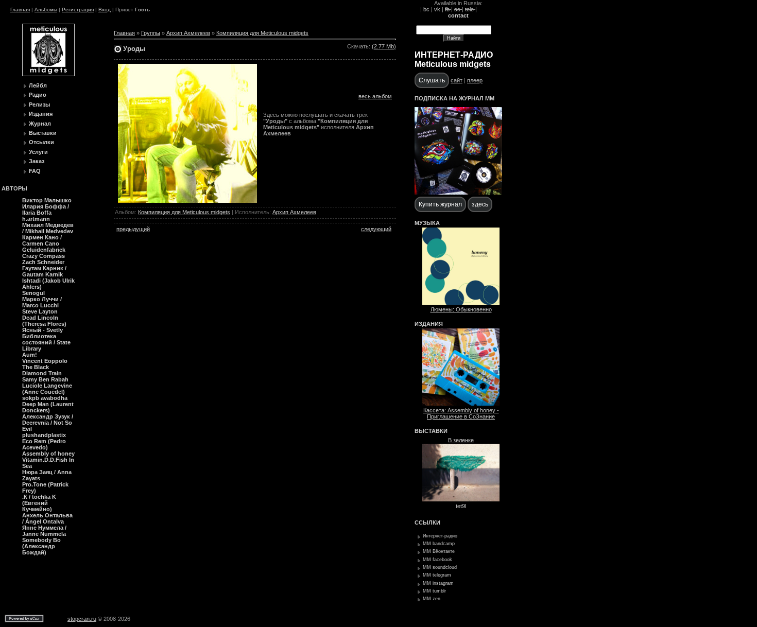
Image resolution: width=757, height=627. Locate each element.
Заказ (36, 161)
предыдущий (133, 229)
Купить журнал (440, 204)
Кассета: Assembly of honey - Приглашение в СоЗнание (461, 413)
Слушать (432, 80)
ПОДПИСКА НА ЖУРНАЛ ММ (454, 98)
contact (458, 15)
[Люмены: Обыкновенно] (461, 303)
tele (470, 9)
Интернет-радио (440, 535)
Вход (104, 9)
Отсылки (41, 142)
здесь (480, 204)
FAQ (35, 171)
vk (437, 9)
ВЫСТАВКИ (431, 431)
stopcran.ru (81, 619)
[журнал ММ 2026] (458, 192)
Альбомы (46, 9)
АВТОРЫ (14, 188)
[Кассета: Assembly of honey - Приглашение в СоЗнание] (461, 403)
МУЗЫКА (427, 223)
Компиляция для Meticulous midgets (262, 33)
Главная (20, 9)
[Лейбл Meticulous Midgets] (48, 74)
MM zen (431, 598)
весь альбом (375, 96)
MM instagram (438, 583)
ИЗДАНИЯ (429, 324)
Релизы (39, 104)
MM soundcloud (440, 567)
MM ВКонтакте (439, 551)
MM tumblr (434, 591)
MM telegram (437, 575)
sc (458, 9)
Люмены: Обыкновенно (461, 309)
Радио (37, 95)
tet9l (461, 506)
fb (448, 9)
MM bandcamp (439, 543)
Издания (41, 114)
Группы (150, 33)
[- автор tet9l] (461, 499)
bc (426, 9)
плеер (475, 80)
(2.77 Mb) (384, 46)
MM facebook (437, 559)
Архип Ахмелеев (188, 33)
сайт (456, 80)
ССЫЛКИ (427, 522)
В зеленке (461, 440)
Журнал (40, 123)
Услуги (38, 152)
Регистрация (78, 9)
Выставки (43, 133)
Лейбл (38, 85)
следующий (376, 229)
